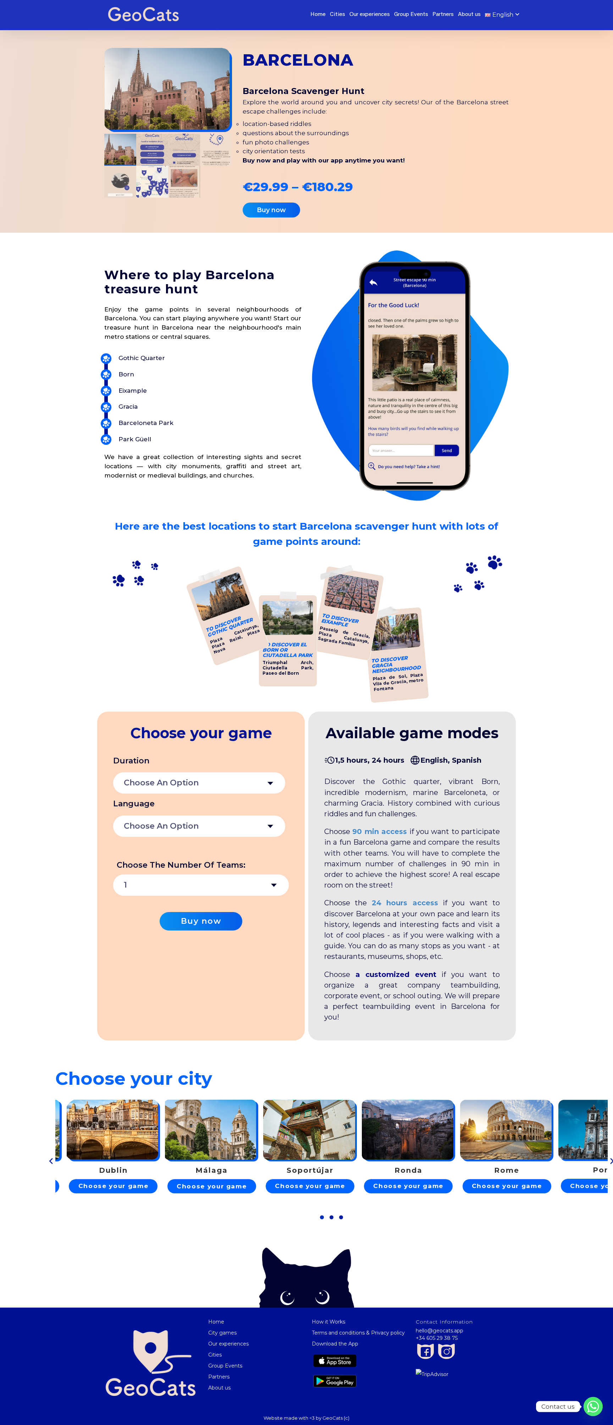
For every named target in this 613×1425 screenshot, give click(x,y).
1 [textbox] (125, 885)
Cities (337, 14)
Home (318, 14)
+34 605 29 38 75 (437, 1338)
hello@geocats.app (439, 1330)
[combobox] (199, 783)
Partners (443, 14)
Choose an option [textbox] (161, 783)
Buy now (201, 921)
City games (222, 1333)
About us (469, 14)
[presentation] (50, 1160)
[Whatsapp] (593, 1406)
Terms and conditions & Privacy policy (358, 1333)
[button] (322, 1217)
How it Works (328, 1322)
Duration (131, 761)
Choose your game (113, 1185)
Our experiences (369, 14)
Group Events (411, 14)
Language (134, 803)
